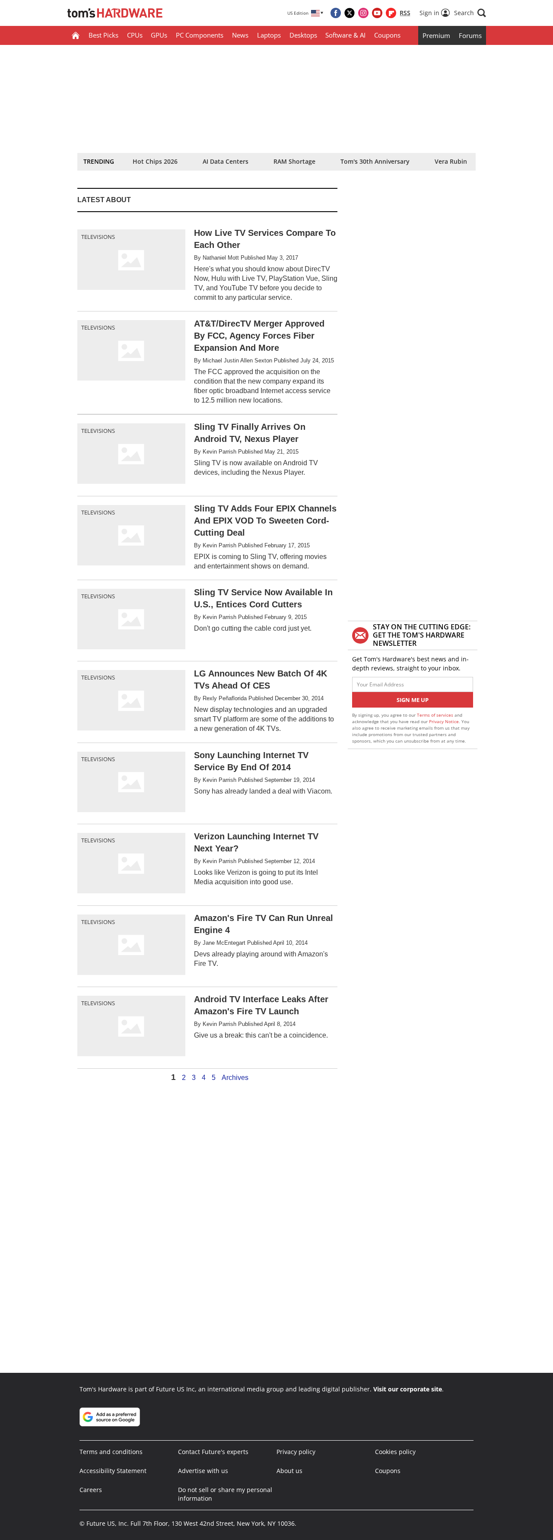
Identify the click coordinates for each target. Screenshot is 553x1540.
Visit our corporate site (407, 1389)
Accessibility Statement (112, 1471)
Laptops (269, 35)
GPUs (159, 35)
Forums (470, 35)
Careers (90, 1490)
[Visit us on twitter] (349, 13)
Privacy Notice (444, 721)
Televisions (98, 237)
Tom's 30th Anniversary (375, 161)
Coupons (387, 35)
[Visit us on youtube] (377, 13)
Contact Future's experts (213, 1452)
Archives (235, 1077)
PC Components (199, 35)
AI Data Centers (225, 161)
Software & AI (345, 35)
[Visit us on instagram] (363, 13)
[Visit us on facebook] (336, 13)
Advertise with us (203, 1471)
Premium (436, 35)
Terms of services (435, 715)
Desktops (303, 35)
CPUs (135, 35)
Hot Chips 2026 (155, 161)
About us (289, 1471)
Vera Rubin (451, 161)
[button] (470, 13)
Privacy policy (295, 1452)
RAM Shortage (294, 161)
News (240, 35)
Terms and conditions (111, 1452)
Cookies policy (395, 1452)
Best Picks (103, 35)
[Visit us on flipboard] (391, 13)
